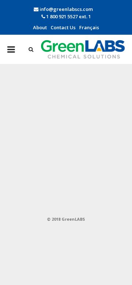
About (40, 27)
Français (89, 27)
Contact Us (63, 27)
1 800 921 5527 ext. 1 (68, 16)
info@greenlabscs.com (66, 9)
